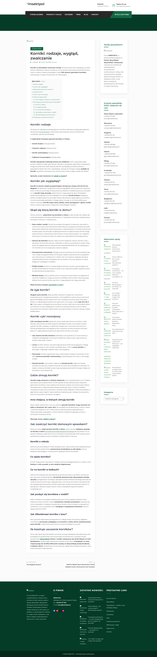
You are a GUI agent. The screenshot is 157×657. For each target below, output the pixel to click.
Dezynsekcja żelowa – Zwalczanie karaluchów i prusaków (112, 249)
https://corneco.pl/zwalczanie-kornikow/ (59, 431)
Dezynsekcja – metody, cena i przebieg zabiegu (115, 606)
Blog (86, 14)
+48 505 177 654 (103, 6)
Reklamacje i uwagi (112, 625)
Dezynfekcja (110, 602)
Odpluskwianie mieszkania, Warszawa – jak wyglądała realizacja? (117, 343)
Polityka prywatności (113, 621)
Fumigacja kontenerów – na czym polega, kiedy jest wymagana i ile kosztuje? (113, 274)
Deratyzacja (110, 611)
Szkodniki (69, 14)
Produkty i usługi (53, 14)
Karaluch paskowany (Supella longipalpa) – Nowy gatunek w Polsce (118, 308)
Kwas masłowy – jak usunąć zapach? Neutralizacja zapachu (117, 261)
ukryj (42, 81)
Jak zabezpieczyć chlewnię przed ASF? (118, 331)
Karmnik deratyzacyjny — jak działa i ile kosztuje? (117, 285)
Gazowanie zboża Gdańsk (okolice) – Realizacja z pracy (117, 321)
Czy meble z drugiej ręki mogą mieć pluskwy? (116, 296)
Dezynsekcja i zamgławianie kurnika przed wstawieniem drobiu (117, 371)
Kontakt (95, 14)
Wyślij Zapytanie (122, 14)
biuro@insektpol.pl (123, 6)
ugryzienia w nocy (56, 285)
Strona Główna (36, 14)
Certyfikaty (109, 614)
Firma (78, 14)
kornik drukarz (44, 132)
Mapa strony (110, 628)
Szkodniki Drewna (51, 62)
